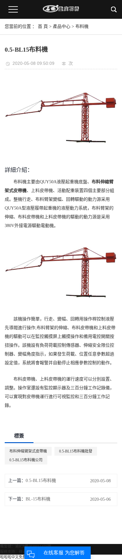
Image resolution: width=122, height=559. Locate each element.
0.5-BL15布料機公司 (26, 460)
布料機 (82, 26)
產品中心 (61, 26)
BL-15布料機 (38, 499)
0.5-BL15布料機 (41, 480)
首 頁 (43, 26)
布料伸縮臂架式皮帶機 (28, 451)
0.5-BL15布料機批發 (75, 451)
